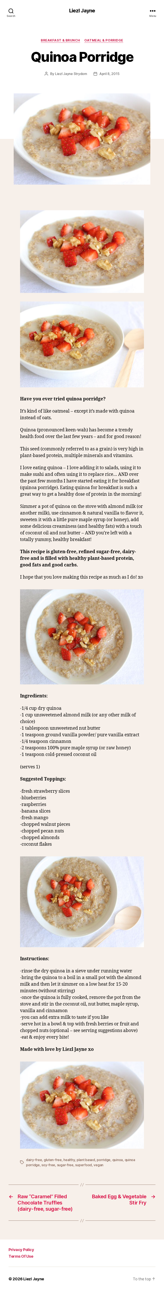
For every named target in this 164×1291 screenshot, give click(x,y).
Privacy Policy (21, 1249)
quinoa (117, 1160)
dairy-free (34, 1160)
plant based (86, 1160)
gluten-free (53, 1160)
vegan (98, 1165)
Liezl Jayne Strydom (71, 74)
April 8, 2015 (109, 74)
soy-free (48, 1165)
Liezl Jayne (82, 10)
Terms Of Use (21, 1256)
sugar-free (65, 1165)
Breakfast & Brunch (60, 40)
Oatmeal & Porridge (103, 40)
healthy (69, 1160)
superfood (83, 1165)
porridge (103, 1160)
